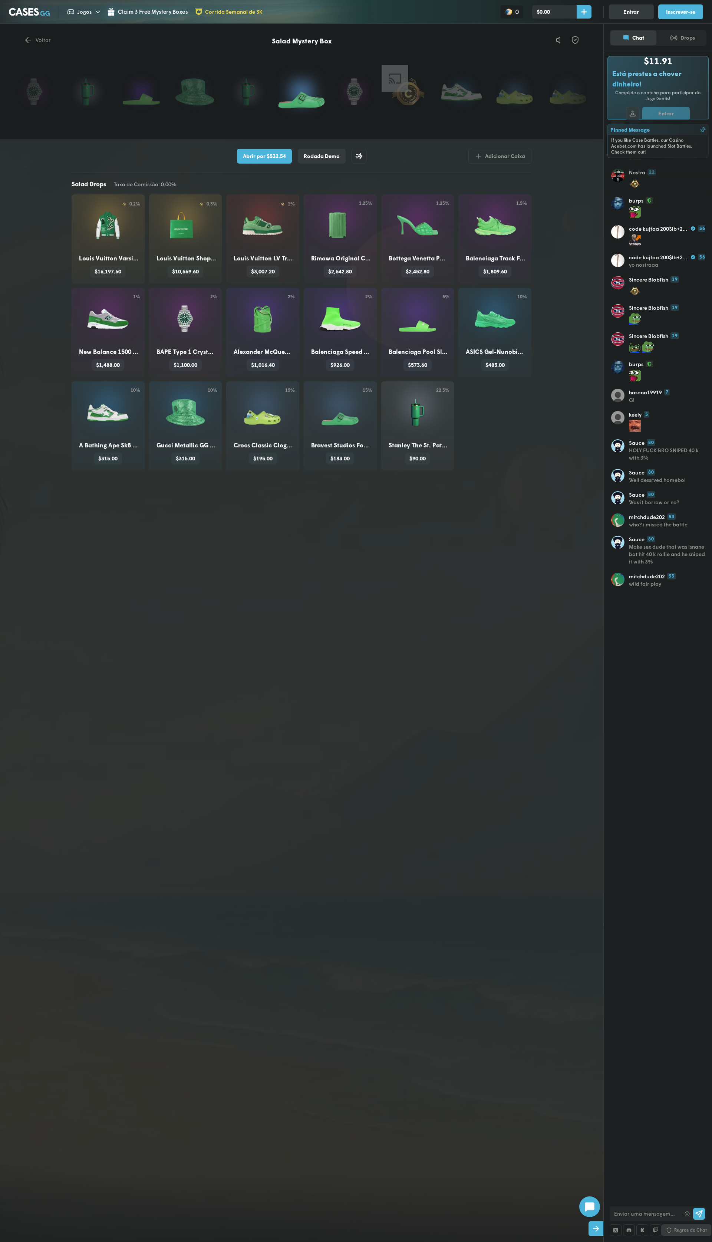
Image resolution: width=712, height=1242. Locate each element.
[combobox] (645, 1214)
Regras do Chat (690, 1230)
